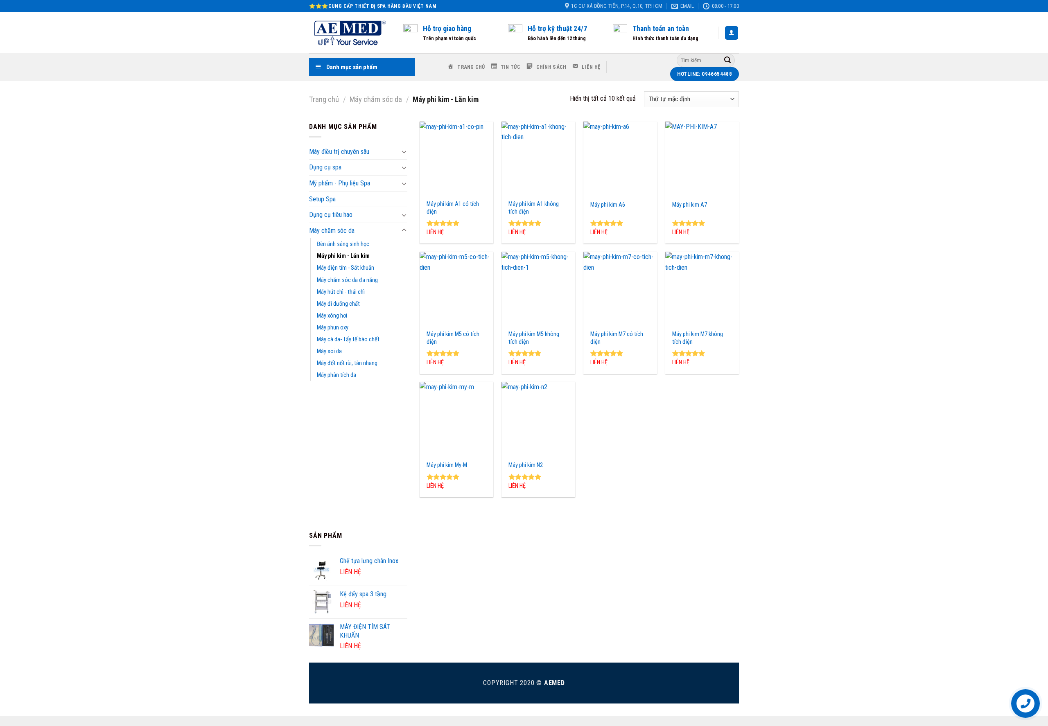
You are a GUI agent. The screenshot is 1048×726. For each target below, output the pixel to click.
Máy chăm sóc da (376, 99)
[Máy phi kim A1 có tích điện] (456, 158)
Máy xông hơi (332, 315)
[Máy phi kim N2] (538, 418)
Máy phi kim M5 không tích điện (533, 338)
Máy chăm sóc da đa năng (347, 280)
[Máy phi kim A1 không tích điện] (538, 158)
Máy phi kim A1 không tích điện (533, 208)
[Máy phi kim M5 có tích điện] (456, 288)
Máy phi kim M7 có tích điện (616, 338)
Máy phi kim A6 (607, 204)
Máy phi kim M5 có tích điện (453, 338)
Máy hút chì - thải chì (341, 292)
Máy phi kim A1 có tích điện (453, 208)
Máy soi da (329, 351)
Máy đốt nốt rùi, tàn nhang (347, 363)
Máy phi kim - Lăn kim (343, 256)
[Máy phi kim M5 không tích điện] (538, 288)
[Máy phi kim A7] (702, 158)
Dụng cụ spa (325, 167)
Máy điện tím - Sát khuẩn (345, 267)
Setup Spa (322, 199)
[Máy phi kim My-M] (456, 418)
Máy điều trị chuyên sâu (339, 152)
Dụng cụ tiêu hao (330, 215)
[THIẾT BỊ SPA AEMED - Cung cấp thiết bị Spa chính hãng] (350, 33)
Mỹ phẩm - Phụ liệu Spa (339, 183)
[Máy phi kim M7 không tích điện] (702, 288)
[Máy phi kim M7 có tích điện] (620, 288)
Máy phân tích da (336, 375)
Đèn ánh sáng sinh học (343, 244)
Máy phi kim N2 (525, 465)
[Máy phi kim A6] (620, 158)
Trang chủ (324, 99)
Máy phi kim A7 (689, 204)
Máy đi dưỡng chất (338, 303)
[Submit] (727, 60)
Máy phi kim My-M (447, 465)
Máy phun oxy (332, 327)
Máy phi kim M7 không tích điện (697, 338)
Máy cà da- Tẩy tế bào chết (348, 339)
